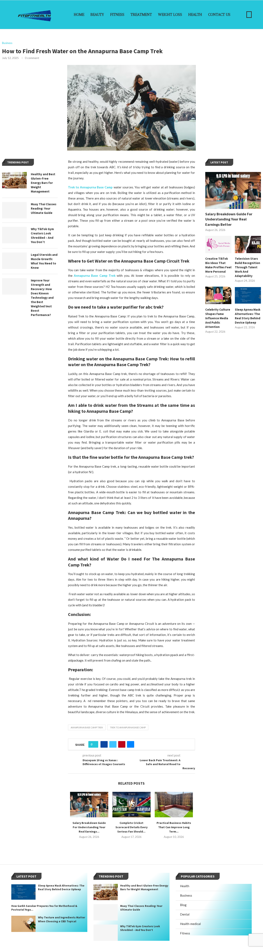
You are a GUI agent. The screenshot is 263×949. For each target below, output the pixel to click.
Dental (184, 914)
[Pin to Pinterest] (121, 744)
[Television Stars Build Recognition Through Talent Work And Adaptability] (248, 244)
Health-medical (190, 924)
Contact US (219, 14)
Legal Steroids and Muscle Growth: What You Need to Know (44, 261)
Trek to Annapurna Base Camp (128, 727)
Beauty (97, 14)
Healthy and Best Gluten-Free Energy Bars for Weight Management (43, 182)
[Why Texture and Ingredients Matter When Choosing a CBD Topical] (23, 924)
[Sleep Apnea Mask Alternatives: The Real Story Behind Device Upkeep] (248, 295)
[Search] (249, 14)
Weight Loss (170, 14)
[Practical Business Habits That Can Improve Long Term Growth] (174, 804)
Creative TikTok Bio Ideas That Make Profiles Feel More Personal (218, 265)
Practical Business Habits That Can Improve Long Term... (174, 827)
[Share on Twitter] (113, 744)
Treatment (141, 14)
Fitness (117, 14)
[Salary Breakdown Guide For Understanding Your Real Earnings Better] (89, 804)
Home (79, 14)
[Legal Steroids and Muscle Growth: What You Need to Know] (14, 261)
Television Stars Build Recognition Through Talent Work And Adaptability (247, 267)
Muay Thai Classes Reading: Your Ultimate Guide (43, 208)
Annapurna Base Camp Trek (87, 727)
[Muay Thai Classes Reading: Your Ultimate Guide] (14, 210)
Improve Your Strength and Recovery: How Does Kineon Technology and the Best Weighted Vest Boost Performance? (42, 297)
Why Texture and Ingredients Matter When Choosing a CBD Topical (61, 919)
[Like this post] (94, 744)
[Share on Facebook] (104, 744)
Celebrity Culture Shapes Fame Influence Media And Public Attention (217, 318)
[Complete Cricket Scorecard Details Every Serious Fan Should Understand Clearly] (131, 804)
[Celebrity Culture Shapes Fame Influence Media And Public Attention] (218, 295)
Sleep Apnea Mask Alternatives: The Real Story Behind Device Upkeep (247, 316)
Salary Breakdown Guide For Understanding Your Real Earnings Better (228, 219)
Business (186, 895)
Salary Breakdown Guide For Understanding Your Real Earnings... (89, 827)
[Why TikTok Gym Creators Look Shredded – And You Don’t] (14, 235)
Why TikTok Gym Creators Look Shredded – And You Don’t (42, 235)
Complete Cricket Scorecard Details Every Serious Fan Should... (131, 827)
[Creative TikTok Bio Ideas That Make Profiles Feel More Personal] (218, 244)
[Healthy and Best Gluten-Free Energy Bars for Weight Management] (14, 180)
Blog (183, 905)
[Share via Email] (130, 744)
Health (195, 14)
